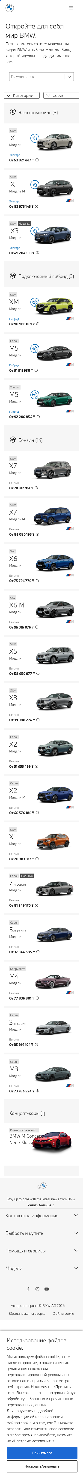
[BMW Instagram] (37, 1289)
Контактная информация (32, 1215)
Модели (14, 1268)
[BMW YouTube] (46, 1289)
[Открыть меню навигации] (71, 8)
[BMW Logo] (10, 8)
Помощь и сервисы (26, 1251)
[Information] (37, 160)
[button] (7, 95)
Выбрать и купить (24, 1233)
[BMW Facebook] (28, 1289)
